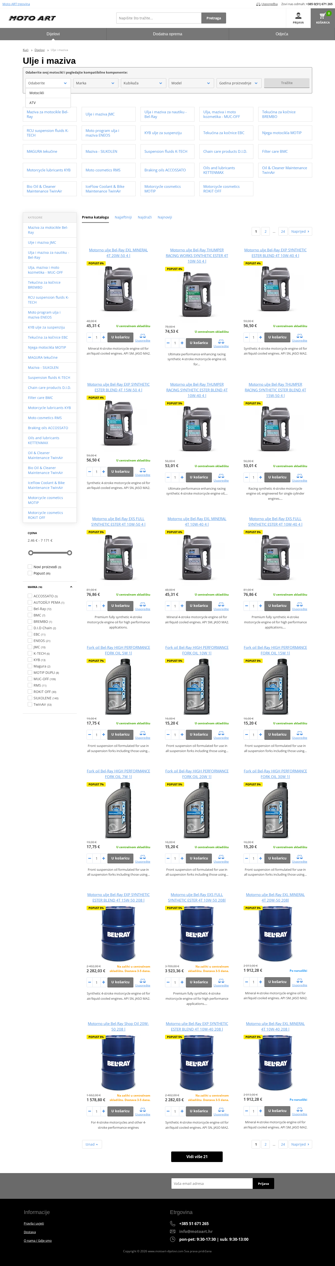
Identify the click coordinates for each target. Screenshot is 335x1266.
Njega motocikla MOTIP (47, 347)
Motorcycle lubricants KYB (49, 407)
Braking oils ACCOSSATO (48, 427)
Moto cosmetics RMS (45, 417)
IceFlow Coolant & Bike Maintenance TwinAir (46, 485)
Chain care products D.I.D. (49, 387)
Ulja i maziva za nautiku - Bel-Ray (48, 255)
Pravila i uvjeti (34, 1223)
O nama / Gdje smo (38, 1240)
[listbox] (48, 98)
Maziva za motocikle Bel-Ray (48, 230)
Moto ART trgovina (16, 4)
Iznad (91, 1144)
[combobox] (48, 83)
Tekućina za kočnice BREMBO (44, 285)
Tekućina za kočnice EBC (48, 337)
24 (283, 231)
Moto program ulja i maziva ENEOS (44, 315)
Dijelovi (40, 50)
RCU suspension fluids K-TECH (48, 300)
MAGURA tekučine (43, 357)
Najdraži (145, 217)
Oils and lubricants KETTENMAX (43, 440)
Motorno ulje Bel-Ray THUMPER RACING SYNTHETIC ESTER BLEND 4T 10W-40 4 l (197, 390)
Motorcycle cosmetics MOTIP (45, 500)
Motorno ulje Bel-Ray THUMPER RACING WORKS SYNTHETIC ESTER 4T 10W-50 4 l (197, 255)
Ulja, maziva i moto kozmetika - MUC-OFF (45, 270)
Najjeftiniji (123, 217)
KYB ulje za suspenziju (46, 327)
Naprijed (298, 231)
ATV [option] (32, 102)
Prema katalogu (95, 217)
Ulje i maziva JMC (42, 242)
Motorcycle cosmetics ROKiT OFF (45, 515)
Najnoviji (165, 217)
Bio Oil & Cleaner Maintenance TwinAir (45, 470)
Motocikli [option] (36, 92)
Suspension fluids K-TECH (49, 377)
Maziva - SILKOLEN (43, 367)
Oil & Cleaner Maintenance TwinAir (45, 455)
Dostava (30, 1232)
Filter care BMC (40, 397)
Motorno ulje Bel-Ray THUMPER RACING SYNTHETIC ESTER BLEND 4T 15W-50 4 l (275, 390)
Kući (25, 50)
